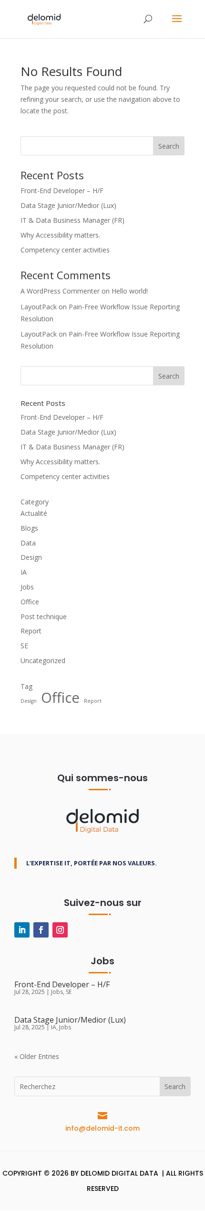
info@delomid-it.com (102, 1128)
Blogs (29, 528)
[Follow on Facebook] (41, 930)
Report (30, 630)
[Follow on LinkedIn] (22, 930)
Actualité (33, 513)
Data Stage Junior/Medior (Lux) (68, 205)
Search (168, 146)
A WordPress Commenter (60, 290)
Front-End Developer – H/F (61, 190)
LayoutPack (38, 306)
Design (31, 557)
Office (29, 601)
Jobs (27, 586)
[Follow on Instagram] (60, 930)
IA (23, 572)
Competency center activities (65, 249)
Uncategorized (42, 660)
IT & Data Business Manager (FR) (72, 220)
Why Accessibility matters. (60, 235)
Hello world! (130, 290)
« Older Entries (36, 1056)
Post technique (43, 616)
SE (24, 645)
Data (28, 542)
